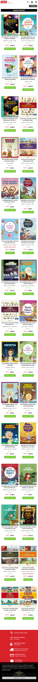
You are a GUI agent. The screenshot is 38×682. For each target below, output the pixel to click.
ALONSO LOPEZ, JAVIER (28, 408)
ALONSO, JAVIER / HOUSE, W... (28, 163)
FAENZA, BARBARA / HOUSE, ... (28, 530)
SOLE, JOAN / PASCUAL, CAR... (28, 40)
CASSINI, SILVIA (28, 81)
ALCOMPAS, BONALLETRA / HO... (10, 408)
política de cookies (6, 669)
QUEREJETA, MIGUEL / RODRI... (10, 40)
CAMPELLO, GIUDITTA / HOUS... (28, 204)
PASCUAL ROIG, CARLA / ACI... (28, 489)
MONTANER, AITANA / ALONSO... (10, 244)
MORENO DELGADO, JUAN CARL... (9, 326)
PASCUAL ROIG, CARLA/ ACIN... (28, 285)
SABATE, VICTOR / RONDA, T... (10, 285)
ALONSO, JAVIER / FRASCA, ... (28, 571)
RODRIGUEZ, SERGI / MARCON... (10, 489)
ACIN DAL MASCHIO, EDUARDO (10, 449)
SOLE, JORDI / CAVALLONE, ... (28, 326)
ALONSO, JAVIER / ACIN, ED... (28, 367)
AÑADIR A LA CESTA (9, 48)
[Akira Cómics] (6, 2)
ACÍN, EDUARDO (10, 163)
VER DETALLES (9, 252)
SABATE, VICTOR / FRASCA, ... (28, 122)
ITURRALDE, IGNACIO (10, 367)
